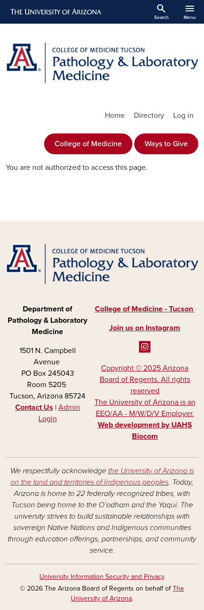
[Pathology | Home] (102, 63)
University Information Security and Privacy (102, 577)
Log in (183, 115)
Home (115, 115)
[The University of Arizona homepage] (55, 12)
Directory (149, 115)
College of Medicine (88, 144)
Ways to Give (166, 144)
